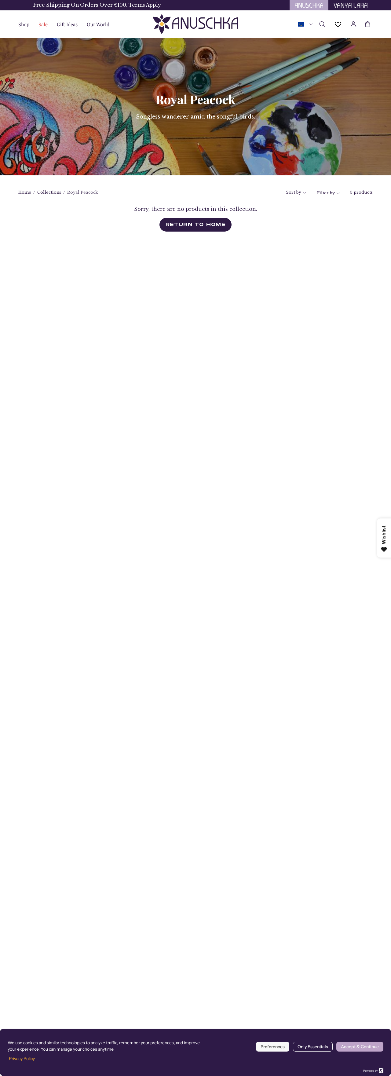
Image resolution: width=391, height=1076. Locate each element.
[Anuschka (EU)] (195, 24)
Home (24, 192)
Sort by (293, 192)
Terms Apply (130, 5)
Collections (49, 192)
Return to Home (196, 224)
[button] (67, 24)
